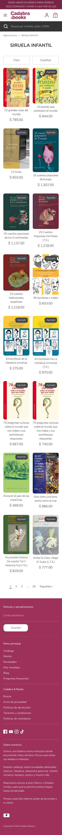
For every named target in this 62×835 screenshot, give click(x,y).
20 (34, 586)
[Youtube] (11, 732)
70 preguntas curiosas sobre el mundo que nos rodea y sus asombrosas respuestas (16, 430)
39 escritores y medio (45, 298)
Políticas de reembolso (17, 718)
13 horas (16, 172)
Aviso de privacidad (14, 702)
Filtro (16, 60)
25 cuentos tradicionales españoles (16, 298)
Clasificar (45, 60)
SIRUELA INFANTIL (29, 35)
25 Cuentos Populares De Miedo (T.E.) (46, 236)
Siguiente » (46, 586)
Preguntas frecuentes (16, 678)
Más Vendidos (11, 667)
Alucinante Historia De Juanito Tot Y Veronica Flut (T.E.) (16, 561)
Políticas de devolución (17, 707)
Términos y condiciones (17, 713)
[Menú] (5, 15)
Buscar (7, 696)
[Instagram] (17, 732)
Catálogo (8, 651)
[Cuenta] (46, 14)
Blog (6, 673)
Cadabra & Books (27, 826)
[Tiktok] (22, 732)
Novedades (10, 662)
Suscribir (16, 628)
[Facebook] (5, 732)
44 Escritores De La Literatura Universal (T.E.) (45, 363)
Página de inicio (10, 35)
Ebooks (7, 656)
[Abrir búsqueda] (5, 26)
